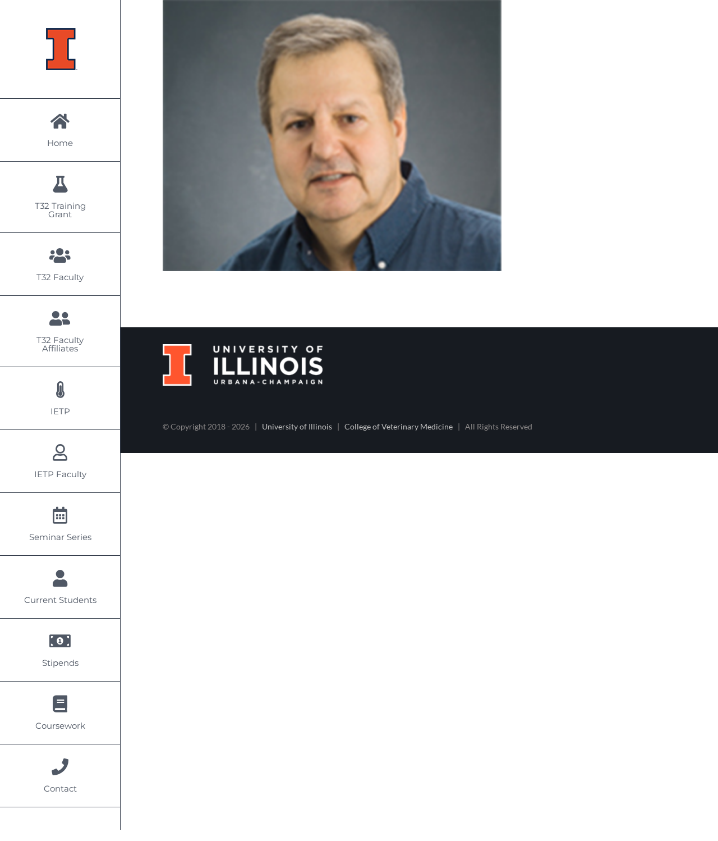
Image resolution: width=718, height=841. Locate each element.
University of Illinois (297, 426)
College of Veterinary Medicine (398, 426)
